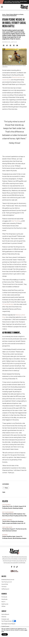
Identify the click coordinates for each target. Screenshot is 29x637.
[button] (3, 45)
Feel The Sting (16, 221)
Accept (4, 634)
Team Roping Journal (7, 581)
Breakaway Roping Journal (8, 579)
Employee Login (5, 619)
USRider (3, 606)
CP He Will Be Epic (8, 304)
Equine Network (5, 614)
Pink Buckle (4, 597)
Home (3, 14)
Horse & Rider (5, 584)
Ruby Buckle (4, 599)
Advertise (4, 616)
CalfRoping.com (5, 589)
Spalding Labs (5, 604)
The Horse (4, 586)
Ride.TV (3, 601)
